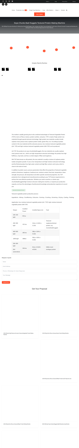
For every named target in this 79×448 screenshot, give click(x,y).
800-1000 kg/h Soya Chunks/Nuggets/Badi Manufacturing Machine (55, 424)
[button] (67, 10)
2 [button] (56, 49)
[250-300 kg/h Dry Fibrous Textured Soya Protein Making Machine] (59, 312)
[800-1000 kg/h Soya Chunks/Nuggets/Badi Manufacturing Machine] (59, 403)
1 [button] (73, 47)
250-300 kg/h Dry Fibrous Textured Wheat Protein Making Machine (16, 424)
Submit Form (6, 282)
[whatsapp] (3, 4)
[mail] (6, 4)
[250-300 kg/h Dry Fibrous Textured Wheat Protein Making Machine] (20, 403)
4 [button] (27, 47)
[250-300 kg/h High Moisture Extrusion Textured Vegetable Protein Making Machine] (20, 312)
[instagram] (9, 1)
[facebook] (3, 1)
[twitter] (6, 1)
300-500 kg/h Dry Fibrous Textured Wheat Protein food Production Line (56, 378)
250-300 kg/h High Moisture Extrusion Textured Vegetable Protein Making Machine (18, 333)
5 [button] (11, 48)
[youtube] (12, 1)
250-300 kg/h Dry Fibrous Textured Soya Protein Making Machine (55, 333)
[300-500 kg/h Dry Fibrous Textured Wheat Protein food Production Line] (59, 358)
